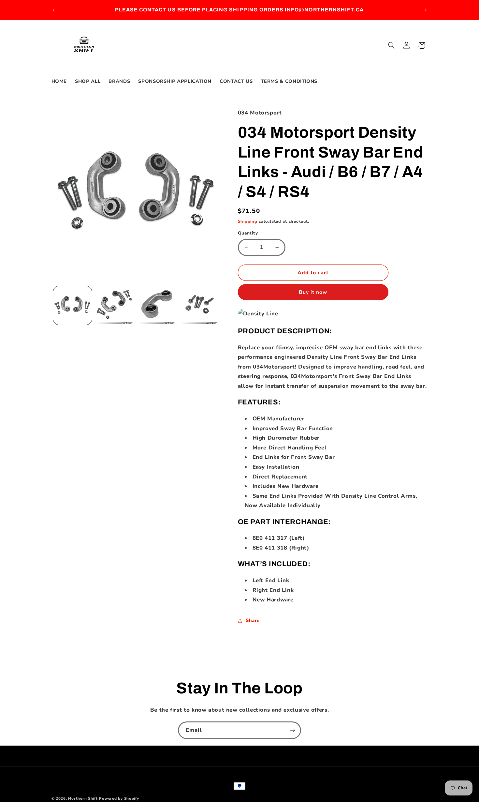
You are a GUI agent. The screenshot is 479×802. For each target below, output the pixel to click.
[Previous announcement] (53, 9)
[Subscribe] (292, 730)
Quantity (248, 233)
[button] (391, 45)
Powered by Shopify (119, 798)
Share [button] (253, 620)
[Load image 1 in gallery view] (72, 305)
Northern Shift (82, 798)
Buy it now (313, 292)
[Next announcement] (425, 9)
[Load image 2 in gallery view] (114, 305)
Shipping (247, 221)
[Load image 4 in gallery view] (199, 305)
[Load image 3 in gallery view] (157, 305)
